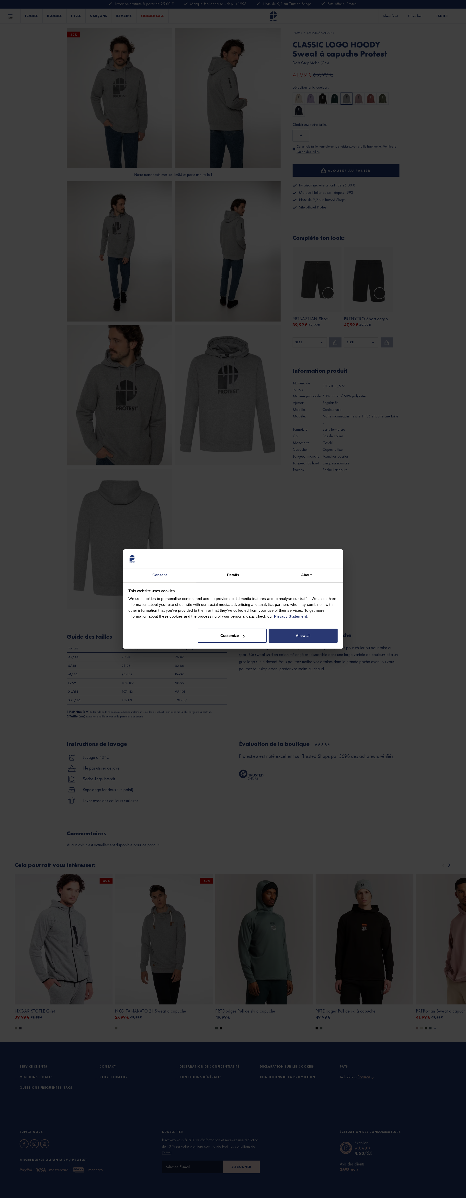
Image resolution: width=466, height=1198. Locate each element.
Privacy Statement (290, 616)
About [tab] (306, 575)
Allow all (303, 636)
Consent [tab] (159, 575)
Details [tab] (233, 575)
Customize (229, 636)
